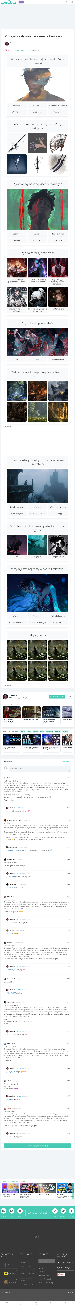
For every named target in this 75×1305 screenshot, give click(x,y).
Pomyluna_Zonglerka (14, 820)
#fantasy (23, 731)
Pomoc (40, 1268)
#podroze (57, 731)
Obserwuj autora (58, 697)
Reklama (45, 1261)
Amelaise (13, 43)
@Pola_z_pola (11, 1072)
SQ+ (21, 2)
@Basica (9, 1099)
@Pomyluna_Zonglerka (14, 850)
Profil (69, 697)
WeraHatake (11, 859)
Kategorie (36, 1304)
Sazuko (9, 897)
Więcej (65, 1304)
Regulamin (41, 1272)
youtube (23, 1280)
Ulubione (33, 50)
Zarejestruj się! (37, 1212)
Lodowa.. (10, 943)
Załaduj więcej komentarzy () (37, 1145)
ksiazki (29, 1277)
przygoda (23, 1270)
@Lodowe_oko (11, 970)
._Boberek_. (11, 1002)
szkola (32, 1284)
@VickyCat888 (11, 993)
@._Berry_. (9, 1034)
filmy (22, 1277)
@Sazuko (9, 923)
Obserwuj (19, 50)
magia (22, 1273)
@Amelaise (10, 888)
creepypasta (24, 1284)
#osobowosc (49, 731)
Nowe (7, 1304)
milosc (22, 1266)
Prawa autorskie (43, 1275)
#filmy (29, 731)
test (29, 1266)
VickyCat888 (11, 979)
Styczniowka (13, 847)
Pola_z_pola (11, 1044)
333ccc (9, 1108)
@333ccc (9, 1137)
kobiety (31, 1270)
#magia (42, 731)
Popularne (21, 1303)
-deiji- (9, 1081)
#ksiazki (35, 731)
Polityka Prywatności (45, 1279)
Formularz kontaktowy (45, 1283)
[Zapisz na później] (39, 50)
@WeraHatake (11, 877)
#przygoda (65, 731)
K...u (8, 778)
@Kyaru (8, 811)
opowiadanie (24, 1262)
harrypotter (31, 1273)
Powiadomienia (51, 1304)
